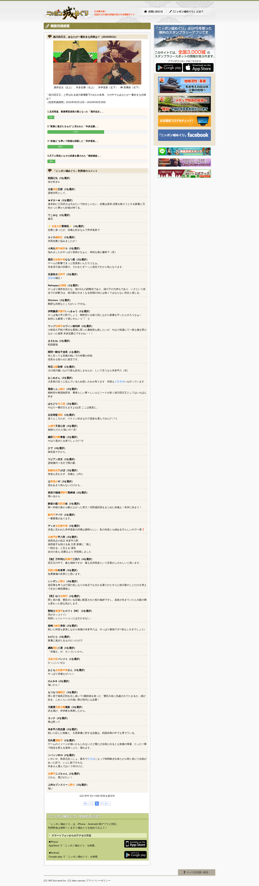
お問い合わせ (153, 11)
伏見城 (91, 758)
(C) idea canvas (76, 880)
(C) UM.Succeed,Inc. (55, 880)
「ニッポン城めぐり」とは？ (190, 11)
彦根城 (51, 278)
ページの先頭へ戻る (196, 872)
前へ (86, 803)
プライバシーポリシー (98, 880)
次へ (107, 803)
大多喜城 (119, 381)
